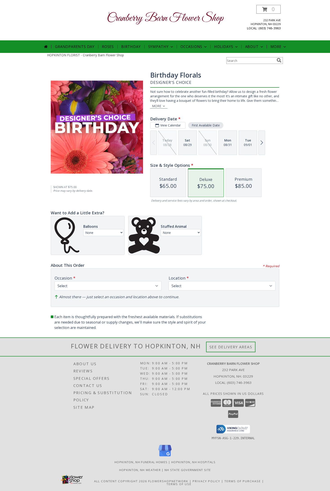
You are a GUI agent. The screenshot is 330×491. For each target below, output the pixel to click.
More (276, 46)
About (252, 46)
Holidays (223, 46)
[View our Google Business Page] (165, 456)
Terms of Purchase (242, 481)
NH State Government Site (188, 470)
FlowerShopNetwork (168, 481)
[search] (279, 60)
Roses (108, 46)
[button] (268, 9)
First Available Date (206, 125)
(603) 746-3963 (269, 28)
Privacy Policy (206, 481)
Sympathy (158, 46)
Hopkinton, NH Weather (140, 470)
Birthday (131, 46)
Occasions (191, 46)
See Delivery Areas (230, 347)
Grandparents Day (75, 46)
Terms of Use (179, 484)
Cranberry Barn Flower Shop (165, 18)
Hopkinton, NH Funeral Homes (140, 462)
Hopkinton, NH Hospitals (193, 462)
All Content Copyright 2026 (120, 481)
